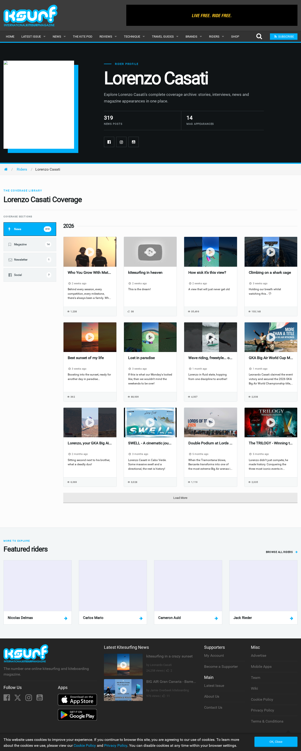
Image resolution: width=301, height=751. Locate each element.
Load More (180, 498)
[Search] (259, 36)
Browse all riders (280, 552)
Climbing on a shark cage (270, 272)
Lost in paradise (141, 358)
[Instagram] (121, 142)
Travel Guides (163, 36)
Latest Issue (31, 36)
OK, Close (275, 741)
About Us (211, 696)
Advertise (258, 655)
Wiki (254, 688)
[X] (18, 699)
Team (255, 677)
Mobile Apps (261, 666)
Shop (235, 36)
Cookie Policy (262, 699)
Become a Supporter (221, 666)
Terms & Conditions (267, 721)
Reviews (105, 36)
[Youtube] (133, 142)
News (57, 36)
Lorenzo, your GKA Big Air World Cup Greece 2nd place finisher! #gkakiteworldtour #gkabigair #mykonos (90, 443)
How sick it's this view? (207, 272)
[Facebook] (109, 142)
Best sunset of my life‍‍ (86, 358)
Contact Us (213, 707)
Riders (214, 36)
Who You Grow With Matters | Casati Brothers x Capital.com (90, 272)
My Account (214, 655)
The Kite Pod (82, 36)
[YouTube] (39, 699)
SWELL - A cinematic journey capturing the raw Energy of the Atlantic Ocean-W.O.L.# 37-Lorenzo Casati (150, 443)
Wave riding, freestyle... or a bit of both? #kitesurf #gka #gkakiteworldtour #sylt (210, 358)
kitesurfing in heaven (145, 272)
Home (10, 36)
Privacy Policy (262, 710)
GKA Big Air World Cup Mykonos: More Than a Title (271, 358)
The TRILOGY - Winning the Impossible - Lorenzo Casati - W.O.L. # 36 (271, 443)
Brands (191, 36)
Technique (132, 36)
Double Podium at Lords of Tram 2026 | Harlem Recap (210, 443)
